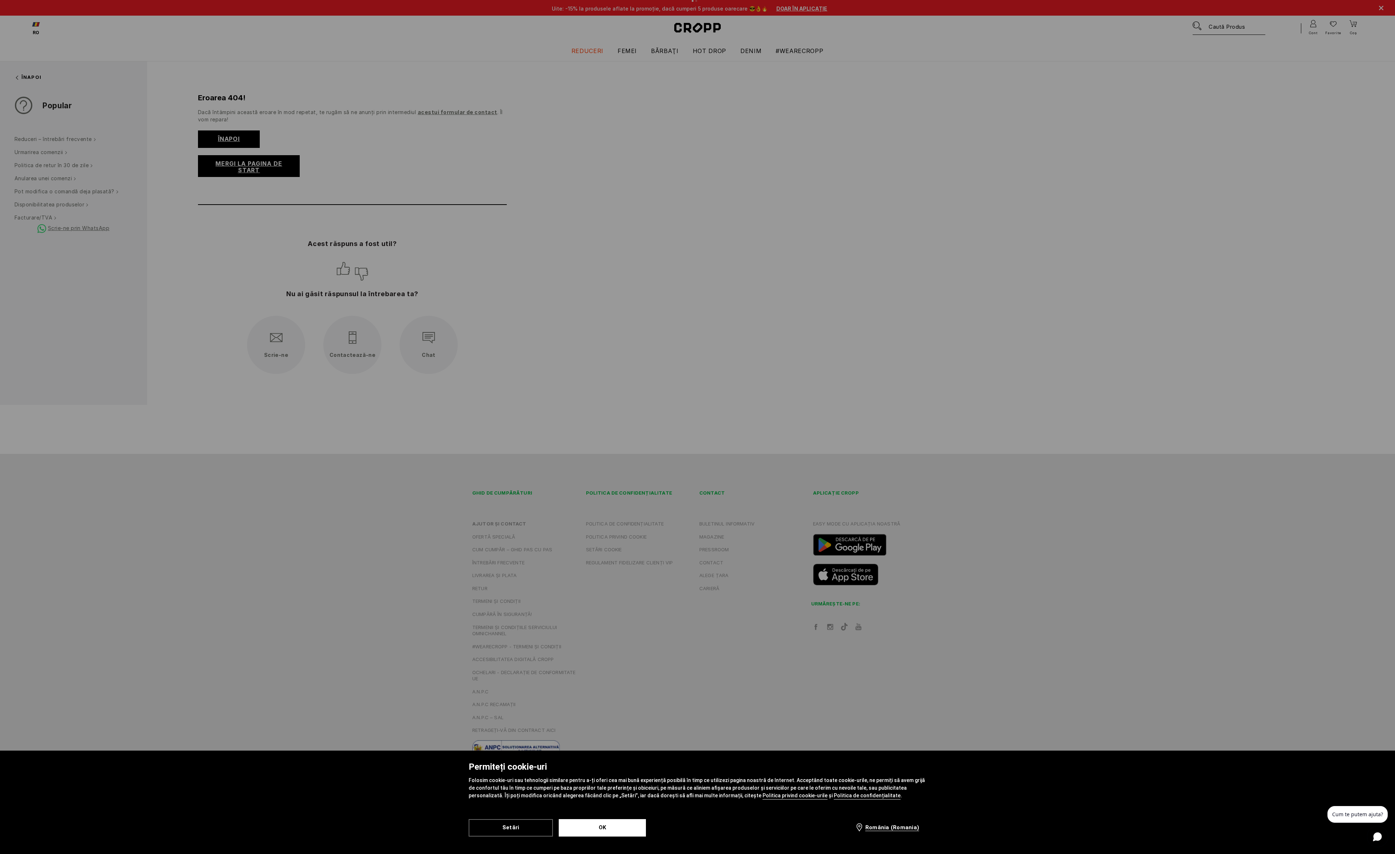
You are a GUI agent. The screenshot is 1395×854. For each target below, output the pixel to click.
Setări (510, 827)
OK (602, 827)
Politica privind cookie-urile (795, 795)
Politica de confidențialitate (867, 795)
